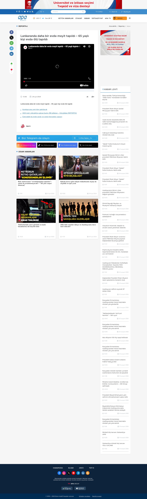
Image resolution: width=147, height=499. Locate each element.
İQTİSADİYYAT (97, 18)
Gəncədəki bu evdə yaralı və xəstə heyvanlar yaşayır (42, 117)
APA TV (108, 18)
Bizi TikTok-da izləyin (47, 145)
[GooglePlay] (67, 489)
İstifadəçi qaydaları (84, 496)
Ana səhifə (112, 26)
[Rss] (32, 12)
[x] (69, 473)
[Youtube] (25, 12)
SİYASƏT (78, 18)
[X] (22, 12)
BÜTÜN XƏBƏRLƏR (65, 18)
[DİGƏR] (128, 18)
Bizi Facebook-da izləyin (68, 145)
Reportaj (121, 26)
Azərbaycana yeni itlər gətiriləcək (34, 109)
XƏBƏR (87, 18)
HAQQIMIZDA (58, 468)
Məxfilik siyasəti (97, 496)
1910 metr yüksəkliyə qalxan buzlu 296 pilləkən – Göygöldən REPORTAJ (49, 113)
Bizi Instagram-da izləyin (27, 145)
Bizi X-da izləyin (87, 145)
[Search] (83, 12)
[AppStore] (80, 489)
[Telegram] (27, 12)
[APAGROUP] (73, 483)
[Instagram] (19, 12)
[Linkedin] (30, 12)
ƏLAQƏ (71, 468)
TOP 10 (91, 468)
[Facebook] (16, 12)
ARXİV (81, 468)
